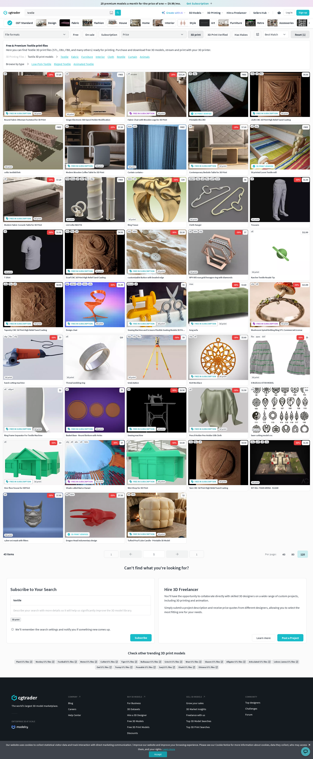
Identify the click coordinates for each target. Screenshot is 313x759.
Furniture (87, 57)
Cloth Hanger (195, 225)
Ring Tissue (133, 225)
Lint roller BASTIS (74, 225)
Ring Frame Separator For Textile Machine (23, 435)
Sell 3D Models (194, 696)
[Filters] (257, 34)
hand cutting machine (14, 382)
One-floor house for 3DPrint (17, 488)
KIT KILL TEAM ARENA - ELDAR (264, 488)
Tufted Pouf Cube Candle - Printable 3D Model (149, 540)
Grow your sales (195, 703)
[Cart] (279, 13)
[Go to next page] (177, 554)
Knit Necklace (195, 382)
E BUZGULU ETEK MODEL (262, 382)
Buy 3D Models (134, 696)
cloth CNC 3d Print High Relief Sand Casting (271, 119)
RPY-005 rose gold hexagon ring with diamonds (210, 277)
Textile (64, 57)
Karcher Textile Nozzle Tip (263, 277)
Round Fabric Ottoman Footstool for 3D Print (25, 119)
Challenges (251, 708)
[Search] (118, 13)
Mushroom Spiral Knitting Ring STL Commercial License (276, 330)
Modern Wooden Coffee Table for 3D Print (85, 172)
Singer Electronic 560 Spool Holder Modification (88, 119)
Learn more (168, 749)
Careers (72, 709)
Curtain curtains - (136, 172)
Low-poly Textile (41, 64)
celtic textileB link (12, 172)
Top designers (252, 702)
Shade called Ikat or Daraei (78, 488)
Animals (145, 57)
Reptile (121, 57)
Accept (158, 754)
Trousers (255, 225)
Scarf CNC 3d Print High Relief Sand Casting (86, 277)
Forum (249, 714)
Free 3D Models (135, 721)
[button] (111, 13)
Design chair (71, 330)
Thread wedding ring (75, 382)
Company (72, 696)
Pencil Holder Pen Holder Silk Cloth (205, 435)
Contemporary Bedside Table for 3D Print (208, 172)
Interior (100, 57)
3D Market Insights (196, 709)
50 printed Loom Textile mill (264, 172)
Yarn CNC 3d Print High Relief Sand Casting (208, 488)
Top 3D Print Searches (198, 727)
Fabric (75, 57)
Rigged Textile (62, 64)
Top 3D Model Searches (198, 721)
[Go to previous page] (131, 554)
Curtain (132, 57)
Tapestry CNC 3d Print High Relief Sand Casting (25, 330)
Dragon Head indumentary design (81, 540)
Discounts (132, 733)
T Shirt (7, 277)
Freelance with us (195, 715)
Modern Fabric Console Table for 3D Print (23, 225)
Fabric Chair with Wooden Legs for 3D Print (147, 119)
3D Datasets (133, 709)
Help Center (74, 715)
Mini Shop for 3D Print (138, 488)
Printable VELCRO (197, 119)
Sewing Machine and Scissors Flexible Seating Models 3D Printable (158, 330)
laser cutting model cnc (262, 435)
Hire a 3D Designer (137, 715)
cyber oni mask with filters (16, 540)
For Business (134, 703)
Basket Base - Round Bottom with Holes (84, 435)
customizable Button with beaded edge (146, 277)
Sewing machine (135, 435)
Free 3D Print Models (138, 727)
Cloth (111, 57)
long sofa (193, 330)
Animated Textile (84, 64)
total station (133, 382)
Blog (70, 703)
